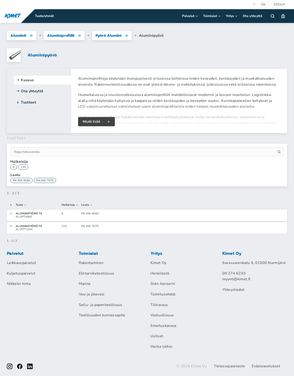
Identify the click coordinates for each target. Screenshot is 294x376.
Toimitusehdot (162, 294)
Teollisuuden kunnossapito (102, 315)
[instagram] (9, 366)
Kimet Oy (158, 262)
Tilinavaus (159, 304)
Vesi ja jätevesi (92, 294)
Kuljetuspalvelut (21, 273)
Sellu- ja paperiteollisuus (100, 304)
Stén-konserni (162, 283)
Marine (85, 283)
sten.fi (279, 5)
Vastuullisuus (162, 315)
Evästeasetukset (266, 366)
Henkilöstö (159, 273)
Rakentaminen (91, 262)
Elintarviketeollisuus (96, 273)
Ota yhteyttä (252, 16)
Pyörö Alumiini (109, 35)
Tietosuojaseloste (229, 366)
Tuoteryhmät (44, 16)
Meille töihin (161, 346)
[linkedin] (30, 366)
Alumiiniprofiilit (60, 35)
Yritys (230, 16)
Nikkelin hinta (19, 283)
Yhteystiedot (233, 289)
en (263, 5)
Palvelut (188, 16)
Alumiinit (18, 35)
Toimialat (210, 16)
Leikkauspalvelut (21, 262)
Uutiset (156, 336)
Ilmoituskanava (163, 325)
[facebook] (20, 366)
